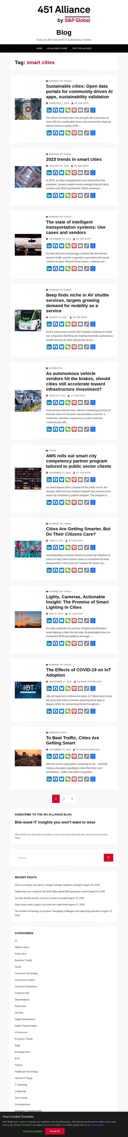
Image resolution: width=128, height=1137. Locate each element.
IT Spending (21, 1084)
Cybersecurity (22, 993)
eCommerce (21, 1032)
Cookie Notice (97, 1125)
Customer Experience (26, 986)
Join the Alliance (82, 48)
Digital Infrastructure (25, 1019)
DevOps (19, 1012)
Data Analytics (22, 999)
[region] (64, 1124)
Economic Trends (24, 1038)
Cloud (52, 450)
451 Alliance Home (57, 48)
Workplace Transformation (28, 1111)
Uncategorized (22, 1104)
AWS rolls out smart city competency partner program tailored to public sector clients (78, 461)
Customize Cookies (32, 1131)
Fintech (18, 1065)
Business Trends (23, 960)
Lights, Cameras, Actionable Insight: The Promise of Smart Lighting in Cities (77, 602)
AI (16, 940)
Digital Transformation (26, 1025)
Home (39, 48)
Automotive (56, 368)
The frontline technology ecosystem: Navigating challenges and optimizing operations (58, 911)
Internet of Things (60, 81)
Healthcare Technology (26, 1071)
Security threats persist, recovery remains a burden (41, 898)
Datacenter (20, 1006)
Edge (17, 1045)
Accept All (55, 1131)
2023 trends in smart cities (74, 159)
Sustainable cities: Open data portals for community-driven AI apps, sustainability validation (79, 91)
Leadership (20, 1091)
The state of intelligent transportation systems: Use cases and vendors (76, 227)
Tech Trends (21, 1097)
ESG (17, 1058)
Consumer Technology (26, 973)
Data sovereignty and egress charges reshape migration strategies (49, 885)
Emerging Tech (58, 732)
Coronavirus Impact (25, 980)
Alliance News (22, 947)
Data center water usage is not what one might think (41, 904)
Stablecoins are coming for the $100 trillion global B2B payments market (51, 891)
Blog (64, 32)
